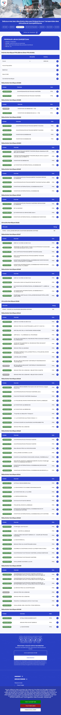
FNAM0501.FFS (7, 618)
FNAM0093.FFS (7, 160)
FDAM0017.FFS (7, 605)
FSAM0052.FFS (7, 247)
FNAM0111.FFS (7, 461)
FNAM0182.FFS (7, 496)
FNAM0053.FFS (7, 286)
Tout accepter (30, 701)
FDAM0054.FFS (7, 348)
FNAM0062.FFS (7, 134)
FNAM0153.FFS (7, 260)
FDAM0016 (6, 374)
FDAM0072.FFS (7, 452)
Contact (18, 676)
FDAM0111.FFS (6, 330)
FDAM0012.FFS (7, 426)
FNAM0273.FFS (7, 91)
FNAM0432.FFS (7, 387)
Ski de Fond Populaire (31, 27)
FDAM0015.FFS (7, 526)
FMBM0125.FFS (7, 448)
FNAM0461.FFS (7, 182)
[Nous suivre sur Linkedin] (40, 640)
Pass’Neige (20, 685)
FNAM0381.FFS (7, 212)
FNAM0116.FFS (7, 151)
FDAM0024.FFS (7, 422)
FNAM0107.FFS (7, 352)
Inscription (30, 657)
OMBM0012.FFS (7, 321)
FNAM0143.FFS (7, 557)
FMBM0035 (6, 365)
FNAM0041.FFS (7, 418)
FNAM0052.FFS (7, 470)
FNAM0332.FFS (7, 535)
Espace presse (20, 679)
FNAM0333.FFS (7, 583)
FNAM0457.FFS (7, 622)
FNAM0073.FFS (7, 186)
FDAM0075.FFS (7, 208)
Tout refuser (30, 705)
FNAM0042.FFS (7, 509)
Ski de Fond (20, 27)
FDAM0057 (6, 592)
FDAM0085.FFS (7, 282)
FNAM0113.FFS (7, 156)
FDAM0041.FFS (7, 295)
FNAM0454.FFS (7, 339)
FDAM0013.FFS (7, 370)
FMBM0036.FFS (7, 361)
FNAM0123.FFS (7, 439)
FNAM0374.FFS (7, 125)
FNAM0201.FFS (7, 256)
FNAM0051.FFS (7, 291)
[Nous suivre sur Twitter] (26, 640)
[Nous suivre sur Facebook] (21, 640)
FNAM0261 (6, 108)
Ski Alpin (5, 27)
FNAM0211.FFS (7, 251)
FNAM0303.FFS (7, 487)
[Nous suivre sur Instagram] (30, 640)
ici (50, 697)
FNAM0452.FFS (7, 343)
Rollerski (42, 27)
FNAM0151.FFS (7, 265)
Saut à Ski (49, 27)
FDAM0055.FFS (7, 500)
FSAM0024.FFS (7, 413)
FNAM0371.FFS (7, 130)
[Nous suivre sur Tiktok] (35, 640)
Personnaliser (30, 709)
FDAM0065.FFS (7, 326)
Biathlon (12, 27)
